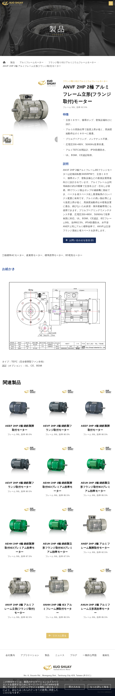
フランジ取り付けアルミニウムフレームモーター (72, 62)
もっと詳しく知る (99, 687)
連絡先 (105, 655)
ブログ (73, 655)
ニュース (60, 655)
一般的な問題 (90, 655)
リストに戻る (59, 635)
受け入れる (74, 687)
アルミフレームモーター (31, 62)
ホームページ (4, 62)
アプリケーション (30, 655)
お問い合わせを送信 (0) (81, 240)
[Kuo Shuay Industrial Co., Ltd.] (12, 3)
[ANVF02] (30, 106)
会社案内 (10, 655)
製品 (12, 62)
